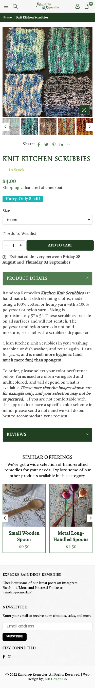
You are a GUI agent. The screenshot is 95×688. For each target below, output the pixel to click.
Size (6, 211)
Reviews (16, 435)
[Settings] (77, 6)
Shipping (11, 188)
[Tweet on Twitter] (46, 144)
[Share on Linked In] (61, 144)
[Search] (15, 6)
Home (7, 17)
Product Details (27, 279)
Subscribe (14, 636)
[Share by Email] (69, 144)
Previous (6, 72)
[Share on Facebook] (39, 144)
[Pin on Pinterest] (54, 144)
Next (88, 72)
